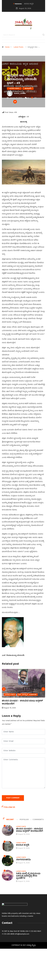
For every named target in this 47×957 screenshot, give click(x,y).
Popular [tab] (24, 819)
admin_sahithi (20, 93)
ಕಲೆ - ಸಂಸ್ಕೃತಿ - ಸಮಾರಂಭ (27, 694)
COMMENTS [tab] (38, 819)
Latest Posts (18, 47)
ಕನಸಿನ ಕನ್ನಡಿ (29, 4)
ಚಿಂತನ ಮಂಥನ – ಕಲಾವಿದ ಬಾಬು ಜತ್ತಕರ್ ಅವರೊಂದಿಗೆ (22, 702)
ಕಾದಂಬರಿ (28, 88)
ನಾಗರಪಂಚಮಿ (23, 860)
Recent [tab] (10, 819)
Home (7, 47)
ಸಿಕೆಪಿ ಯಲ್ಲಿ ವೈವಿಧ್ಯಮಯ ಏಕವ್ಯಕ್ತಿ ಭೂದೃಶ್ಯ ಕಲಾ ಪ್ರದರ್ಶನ (28, 876)
